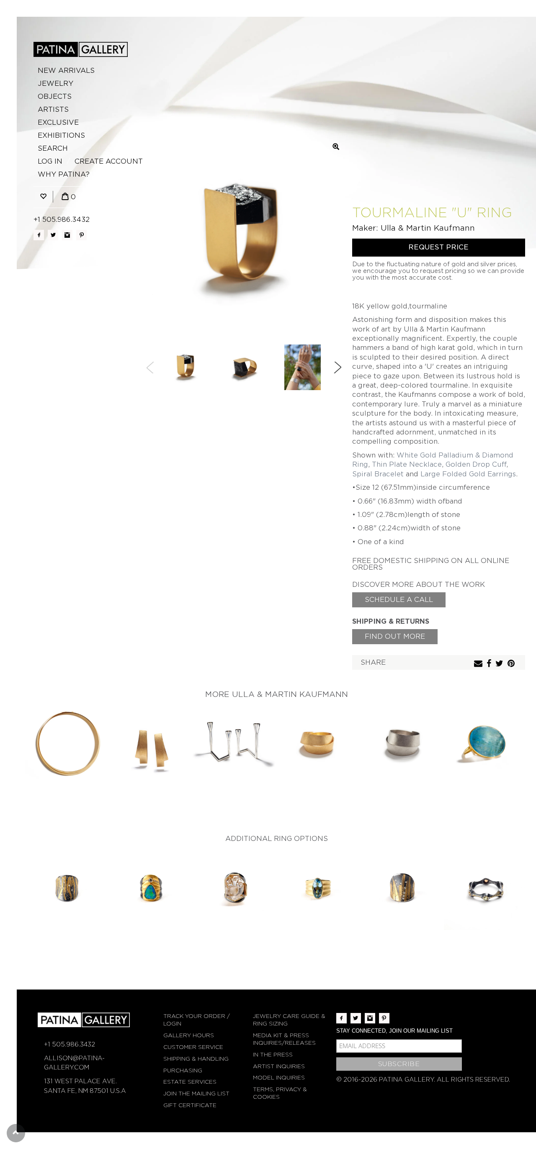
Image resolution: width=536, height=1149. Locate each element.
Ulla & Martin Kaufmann (428, 228)
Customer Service (193, 1047)
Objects (55, 96)
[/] (81, 49)
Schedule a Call (399, 600)
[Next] (337, 367)
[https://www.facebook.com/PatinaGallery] (39, 235)
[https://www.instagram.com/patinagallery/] (67, 235)
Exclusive (58, 122)
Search (53, 148)
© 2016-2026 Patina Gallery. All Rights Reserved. (423, 1079)
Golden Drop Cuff (476, 464)
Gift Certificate (189, 1105)
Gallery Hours (188, 1035)
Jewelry (55, 83)
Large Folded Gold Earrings (468, 474)
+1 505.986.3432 (62, 220)
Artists (53, 109)
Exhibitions (61, 135)
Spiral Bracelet (378, 474)
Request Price (438, 247)
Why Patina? (64, 174)
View (67, 744)
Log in (50, 161)
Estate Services (189, 1082)
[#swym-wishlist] (43, 197)
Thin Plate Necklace (407, 464)
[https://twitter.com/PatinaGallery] (53, 235)
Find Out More (395, 636)
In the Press (273, 1054)
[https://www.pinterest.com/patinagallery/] (81, 235)
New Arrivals (66, 71)
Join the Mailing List (196, 1093)
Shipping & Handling (196, 1059)
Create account (109, 161)
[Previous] (150, 367)
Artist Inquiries (279, 1066)
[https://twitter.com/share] (500, 664)
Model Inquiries (279, 1077)
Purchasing (182, 1070)
